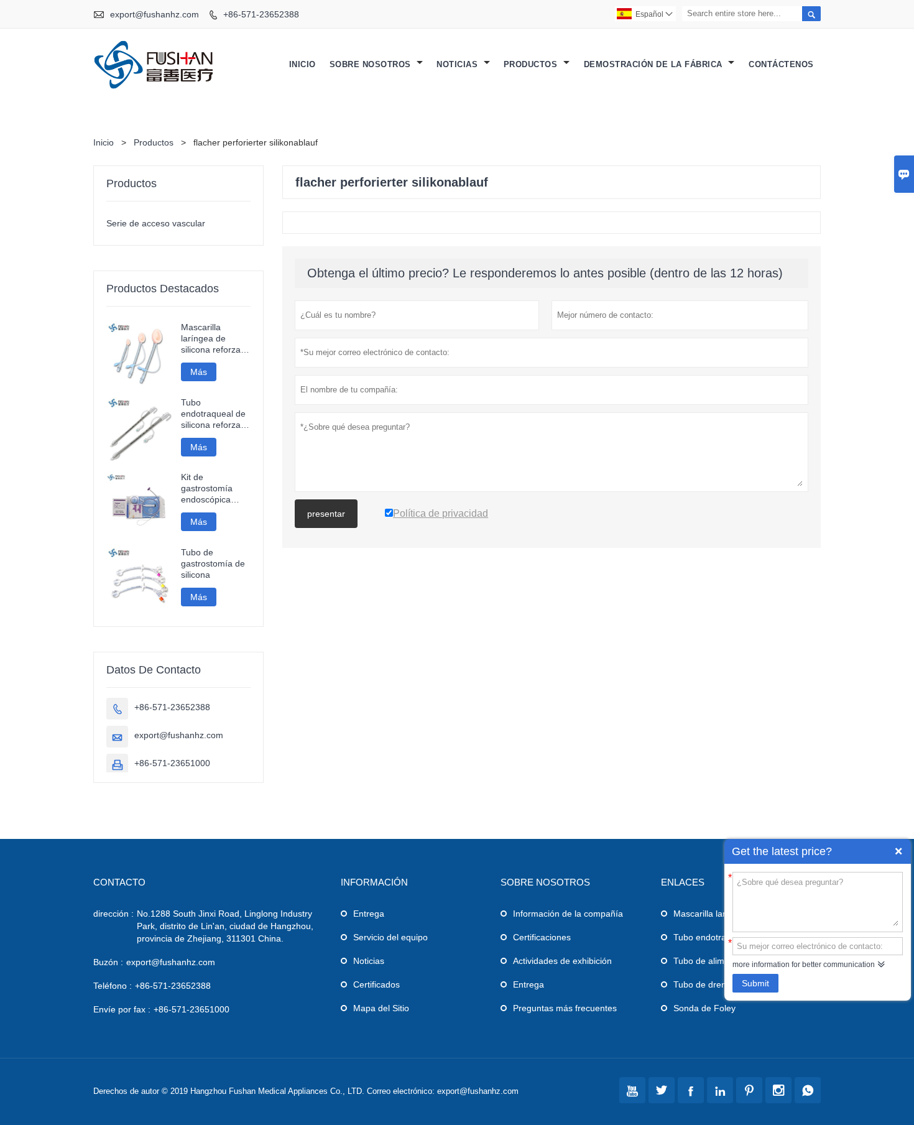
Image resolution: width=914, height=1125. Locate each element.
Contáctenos (781, 64)
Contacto (119, 882)
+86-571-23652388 (261, 14)
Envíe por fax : (121, 1009)
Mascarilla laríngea (710, 914)
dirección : (113, 914)
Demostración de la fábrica (655, 64)
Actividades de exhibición (562, 961)
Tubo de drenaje (705, 984)
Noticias (458, 64)
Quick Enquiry (898, 851)
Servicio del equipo (390, 937)
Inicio (302, 64)
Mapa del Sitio (381, 1008)
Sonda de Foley (704, 1008)
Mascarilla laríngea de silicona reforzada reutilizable (216, 338)
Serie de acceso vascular (155, 223)
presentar (326, 514)
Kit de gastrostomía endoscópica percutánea (207, 488)
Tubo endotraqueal (710, 937)
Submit (755, 983)
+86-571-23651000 (172, 763)
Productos (532, 64)
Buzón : (108, 962)
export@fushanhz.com (154, 14)
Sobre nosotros (372, 64)
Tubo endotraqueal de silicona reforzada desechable (216, 413)
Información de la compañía (568, 914)
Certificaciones (542, 937)
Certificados (376, 984)
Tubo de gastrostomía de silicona (213, 563)
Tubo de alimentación (715, 961)
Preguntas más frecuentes (565, 1008)
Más (198, 372)
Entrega (368, 914)
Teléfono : (112, 986)
